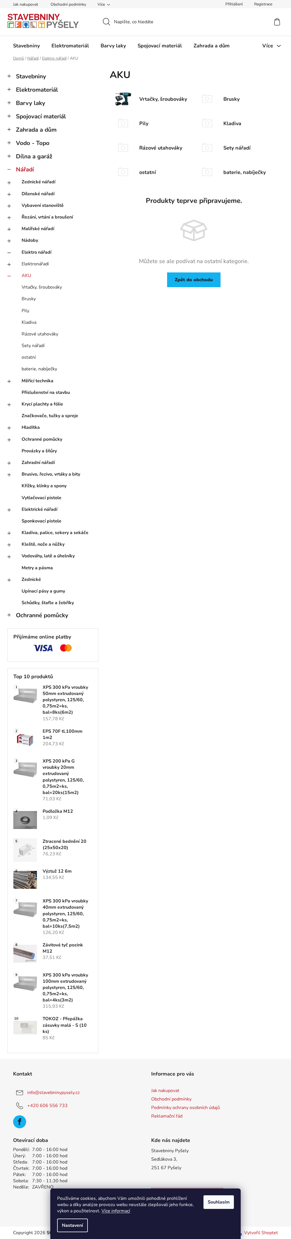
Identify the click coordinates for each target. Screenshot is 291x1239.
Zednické (31, 579)
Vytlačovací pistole (41, 498)
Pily (25, 311)
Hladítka (31, 427)
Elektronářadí (35, 264)
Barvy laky (30, 103)
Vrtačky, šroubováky (42, 287)
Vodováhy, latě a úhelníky (48, 556)
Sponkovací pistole (41, 521)
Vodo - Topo (32, 143)
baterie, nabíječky (39, 369)
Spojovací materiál (41, 116)
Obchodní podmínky (68, 4)
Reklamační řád (166, 1116)
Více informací (115, 1211)
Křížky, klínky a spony (44, 486)
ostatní (29, 357)
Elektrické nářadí (39, 509)
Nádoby (30, 240)
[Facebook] (19, 1121)
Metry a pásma (37, 568)
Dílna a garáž (34, 156)
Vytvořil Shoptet (261, 1233)
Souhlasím (219, 1202)
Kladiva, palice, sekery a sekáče (55, 533)
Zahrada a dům (36, 130)
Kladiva (29, 322)
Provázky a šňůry (39, 451)
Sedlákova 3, (164, 1159)
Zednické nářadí (38, 182)
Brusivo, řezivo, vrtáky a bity (51, 474)
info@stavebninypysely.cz (53, 1092)
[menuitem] (26, 45)
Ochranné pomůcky (42, 439)
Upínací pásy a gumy (43, 591)
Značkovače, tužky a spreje (50, 416)
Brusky (29, 299)
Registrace (263, 4)
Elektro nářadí (36, 252)
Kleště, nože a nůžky (43, 544)
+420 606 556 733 (47, 1105)
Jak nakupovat (25, 4)
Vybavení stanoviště (43, 205)
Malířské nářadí (38, 229)
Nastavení (72, 1225)
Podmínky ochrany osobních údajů (185, 1107)
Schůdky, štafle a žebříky (48, 603)
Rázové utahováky (40, 334)
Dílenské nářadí (38, 194)
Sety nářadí (33, 346)
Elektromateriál (37, 90)
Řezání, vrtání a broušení (47, 217)
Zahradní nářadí (38, 462)
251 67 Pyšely (166, 1168)
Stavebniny (31, 76)
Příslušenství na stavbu (46, 392)
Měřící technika (37, 381)
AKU (26, 275)
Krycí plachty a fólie (42, 404)
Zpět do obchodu (194, 280)
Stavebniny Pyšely (170, 1151)
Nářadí (25, 169)
